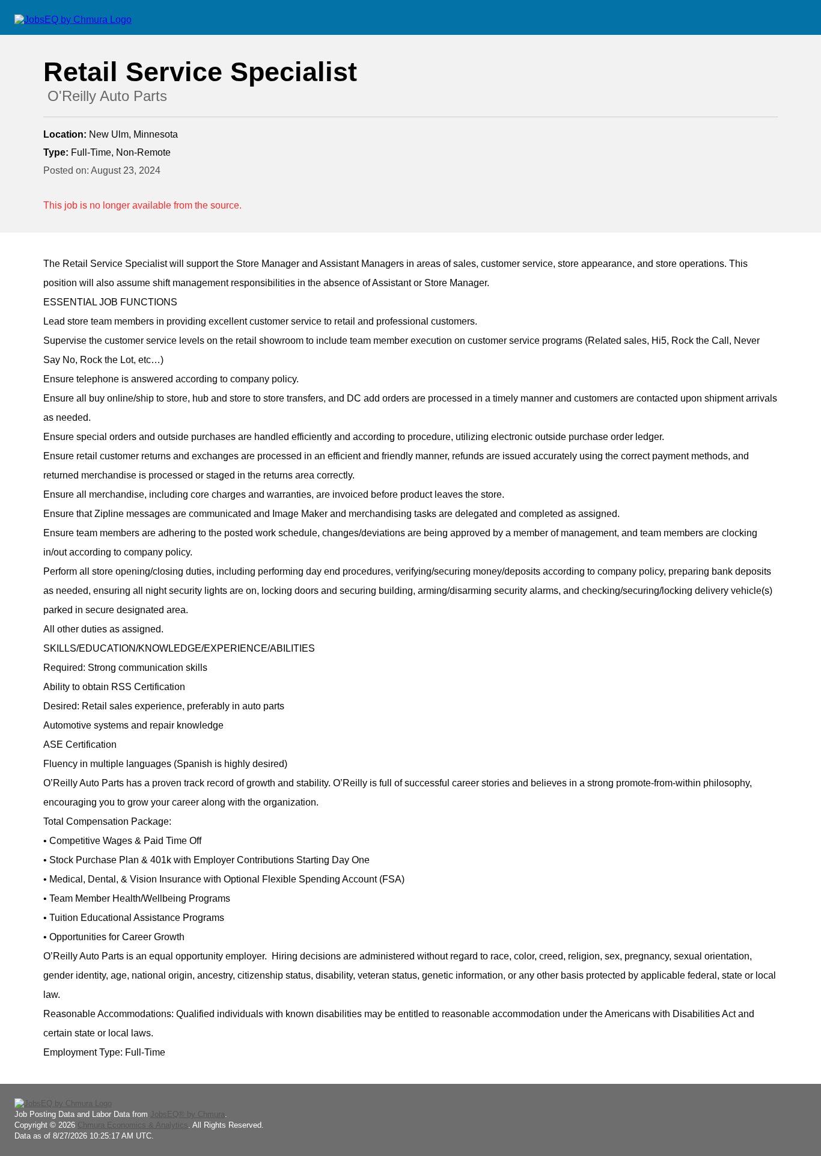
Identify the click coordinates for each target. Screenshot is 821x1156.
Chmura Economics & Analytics (133, 1125)
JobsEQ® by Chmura (187, 1114)
